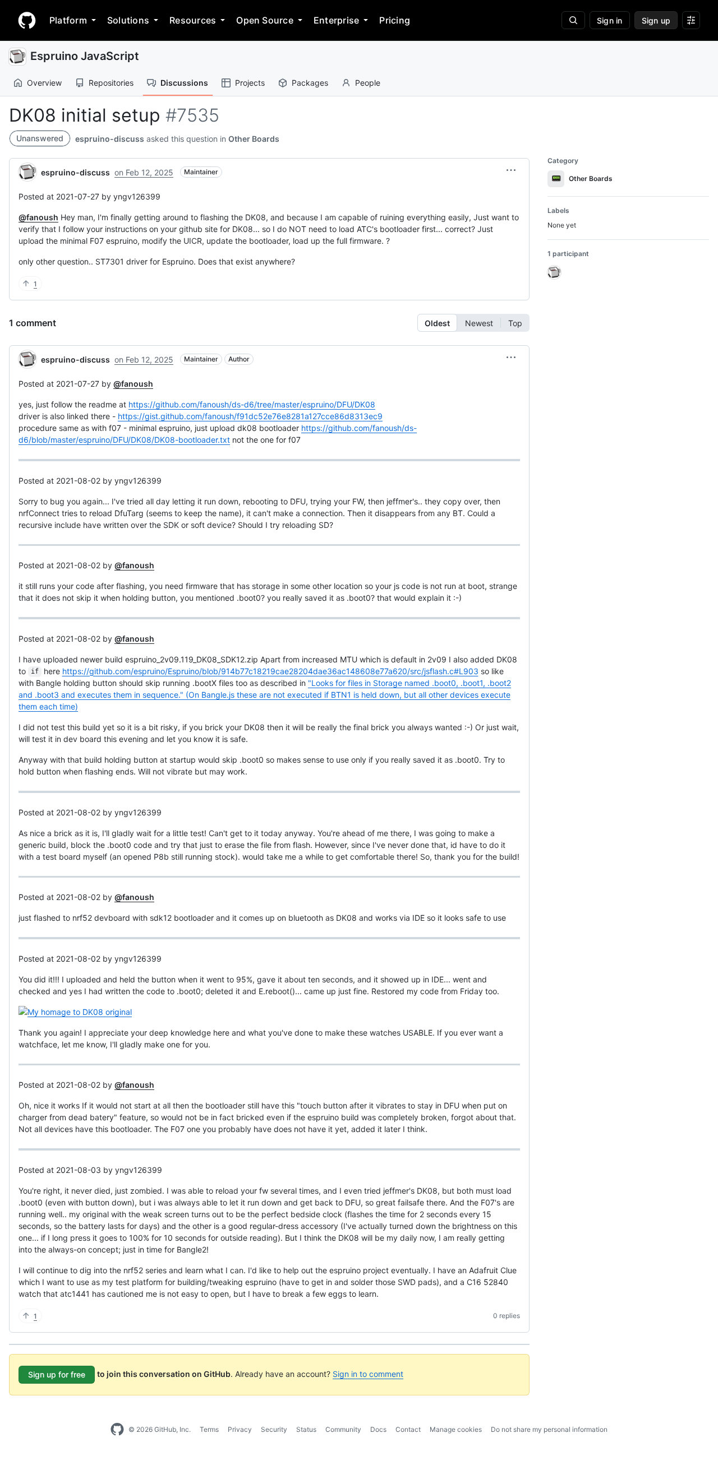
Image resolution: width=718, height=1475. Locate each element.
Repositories (111, 82)
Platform (68, 20)
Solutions (128, 20)
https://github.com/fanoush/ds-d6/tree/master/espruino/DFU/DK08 (251, 404)
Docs (378, 1429)
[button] (511, 170)
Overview (44, 82)
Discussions (184, 82)
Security (274, 1429)
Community (343, 1429)
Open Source (264, 20)
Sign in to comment (368, 1374)
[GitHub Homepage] (117, 1429)
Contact (408, 1429)
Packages (310, 82)
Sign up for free (56, 1374)
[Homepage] (27, 20)
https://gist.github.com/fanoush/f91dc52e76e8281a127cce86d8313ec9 (250, 416)
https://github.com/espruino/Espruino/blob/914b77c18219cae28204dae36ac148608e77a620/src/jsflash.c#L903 (270, 671)
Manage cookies (456, 1429)
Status (306, 1429)
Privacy (240, 1429)
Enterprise (336, 20)
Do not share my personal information (549, 1429)
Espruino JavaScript (84, 56)
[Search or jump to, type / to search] (573, 20)
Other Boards (253, 138)
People (367, 82)
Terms (209, 1429)
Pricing (394, 20)
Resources (192, 20)
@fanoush (38, 217)
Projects (250, 82)
